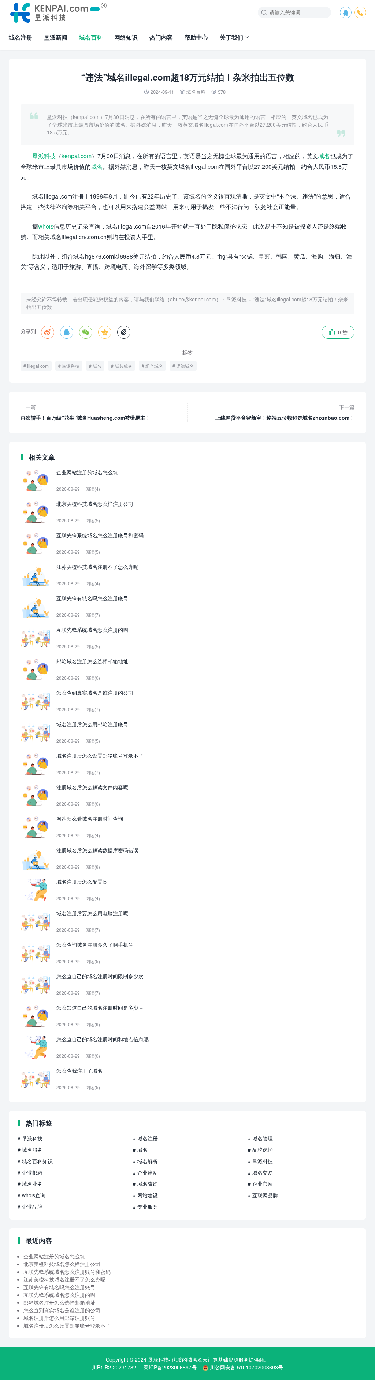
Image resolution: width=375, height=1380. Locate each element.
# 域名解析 (145, 1161)
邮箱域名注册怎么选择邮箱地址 (59, 1302)
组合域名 (154, 366)
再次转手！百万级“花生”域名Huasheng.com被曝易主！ (86, 412)
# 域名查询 (145, 1183)
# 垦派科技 (30, 1138)
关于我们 (231, 37)
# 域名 (140, 1149)
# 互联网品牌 (263, 1195)
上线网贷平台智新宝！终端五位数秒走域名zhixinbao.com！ (284, 412)
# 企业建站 (145, 1172)
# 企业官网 (260, 1183)
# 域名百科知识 (35, 1161)
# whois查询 (31, 1195)
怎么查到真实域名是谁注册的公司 (61, 1310)
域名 (324, 156)
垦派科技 (44, 156)
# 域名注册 (145, 1138)
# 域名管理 (260, 1138)
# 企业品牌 (30, 1206)
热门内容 (161, 37)
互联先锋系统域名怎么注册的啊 (59, 1294)
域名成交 (123, 366)
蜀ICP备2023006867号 (170, 1367)
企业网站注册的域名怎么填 (54, 1256)
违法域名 (185, 366)
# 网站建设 (145, 1195)
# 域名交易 (260, 1172)
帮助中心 (196, 37)
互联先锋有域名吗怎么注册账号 (59, 1287)
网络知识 (126, 37)
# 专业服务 (145, 1206)
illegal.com (38, 366)
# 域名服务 (30, 1149)
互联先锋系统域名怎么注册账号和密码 (67, 1271)
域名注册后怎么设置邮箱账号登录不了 (67, 1325)
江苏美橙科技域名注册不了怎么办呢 (64, 1279)
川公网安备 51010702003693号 (246, 1367)
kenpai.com (77, 156)
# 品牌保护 (260, 1149)
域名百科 (91, 37)
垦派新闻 (55, 37)
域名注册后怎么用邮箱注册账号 (59, 1317)
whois (45, 226)
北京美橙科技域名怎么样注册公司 (61, 1264)
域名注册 (20, 37)
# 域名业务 (30, 1183)
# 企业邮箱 (30, 1172)
